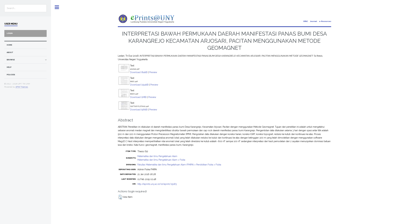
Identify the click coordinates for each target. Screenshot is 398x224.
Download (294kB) (139, 84)
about (10, 52)
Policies (11, 75)
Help (9, 67)
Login (10, 33)
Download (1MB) (138, 97)
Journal (313, 21)
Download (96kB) (139, 109)
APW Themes (22, 87)
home (9, 45)
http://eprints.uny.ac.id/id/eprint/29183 (157, 184)
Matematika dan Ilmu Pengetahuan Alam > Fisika (161, 160)
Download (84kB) (139, 72)
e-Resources (325, 21)
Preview (153, 72)
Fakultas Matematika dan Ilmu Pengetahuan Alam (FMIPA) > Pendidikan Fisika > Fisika (179, 164)
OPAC (305, 21)
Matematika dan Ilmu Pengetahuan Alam (157, 156)
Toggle (57, 7)
